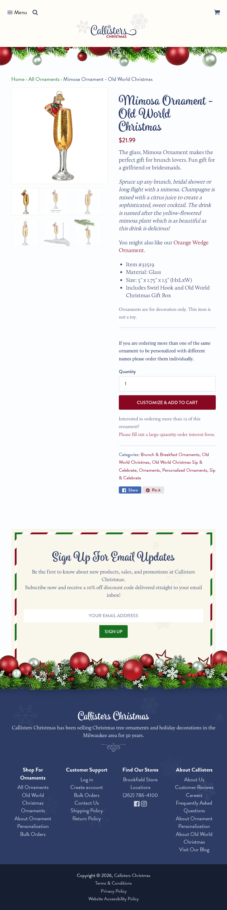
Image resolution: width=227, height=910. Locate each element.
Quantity (127, 371)
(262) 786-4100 (140, 795)
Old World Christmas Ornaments (33, 803)
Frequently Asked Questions (194, 806)
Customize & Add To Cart (167, 402)
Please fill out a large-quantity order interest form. (167, 434)
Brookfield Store (140, 779)
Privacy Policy (114, 891)
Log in (86, 779)
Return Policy (86, 818)
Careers (194, 795)
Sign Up (113, 631)
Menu (20, 12)
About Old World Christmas (194, 838)
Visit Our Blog (194, 849)
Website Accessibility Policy (113, 898)
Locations (140, 787)
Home (18, 79)
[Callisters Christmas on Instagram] (144, 803)
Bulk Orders (33, 834)
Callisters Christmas (132, 875)
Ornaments (149, 470)
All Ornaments (43, 79)
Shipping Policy (87, 810)
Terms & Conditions (113, 883)
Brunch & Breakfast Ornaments (170, 454)
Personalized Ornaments (184, 470)
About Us (194, 779)
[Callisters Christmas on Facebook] (137, 803)
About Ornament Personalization (32, 822)
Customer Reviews (194, 787)
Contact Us (86, 803)
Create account (86, 787)
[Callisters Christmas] (114, 32)
